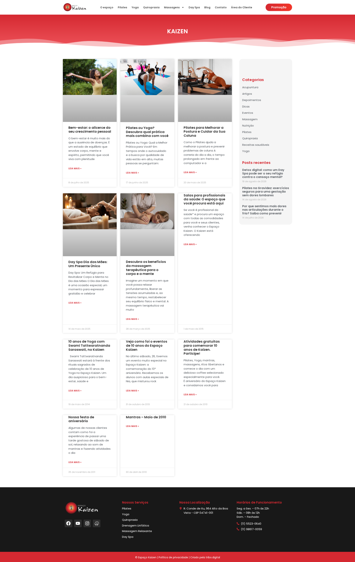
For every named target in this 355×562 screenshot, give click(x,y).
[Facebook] (68, 523)
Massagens (172, 7)
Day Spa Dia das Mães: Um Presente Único (87, 264)
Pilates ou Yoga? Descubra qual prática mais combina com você (147, 131)
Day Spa (194, 7)
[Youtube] (78, 523)
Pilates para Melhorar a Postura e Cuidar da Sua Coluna (204, 131)
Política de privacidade (173, 557)
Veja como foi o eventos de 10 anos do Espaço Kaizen (146, 345)
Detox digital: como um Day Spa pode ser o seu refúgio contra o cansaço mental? (263, 173)
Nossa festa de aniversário (81, 419)
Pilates (122, 7)
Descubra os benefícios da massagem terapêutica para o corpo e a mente (146, 267)
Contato (221, 7)
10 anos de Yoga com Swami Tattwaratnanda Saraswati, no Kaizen (89, 345)
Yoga (135, 7)
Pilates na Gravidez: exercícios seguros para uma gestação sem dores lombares (265, 191)
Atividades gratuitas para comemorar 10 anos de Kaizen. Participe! (202, 347)
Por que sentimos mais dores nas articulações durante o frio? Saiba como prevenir (264, 209)
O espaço (106, 7)
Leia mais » (74, 168)
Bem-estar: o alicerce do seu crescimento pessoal (89, 129)
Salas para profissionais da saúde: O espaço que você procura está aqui (204, 199)
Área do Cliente (241, 7)
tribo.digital (213, 557)
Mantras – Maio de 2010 (146, 417)
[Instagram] (87, 523)
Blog (207, 7)
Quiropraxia (151, 7)
